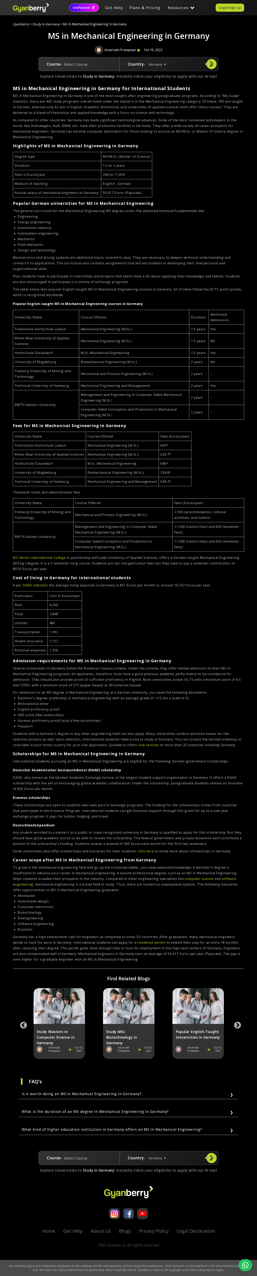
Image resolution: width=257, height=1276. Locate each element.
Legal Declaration (196, 1231)
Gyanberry (21, 24)
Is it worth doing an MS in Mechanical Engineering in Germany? (82, 1093)
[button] (165, 64)
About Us (101, 1231)
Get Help (114, 7)
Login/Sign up (230, 7)
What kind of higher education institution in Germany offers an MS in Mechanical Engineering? (112, 1129)
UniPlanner (82, 7)
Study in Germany (45, 24)
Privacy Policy (154, 1231)
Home (48, 1231)
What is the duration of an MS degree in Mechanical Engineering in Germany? (95, 1111)
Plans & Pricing (145, 7)
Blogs (125, 1231)
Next (236, 1024)
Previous (21, 1024)
